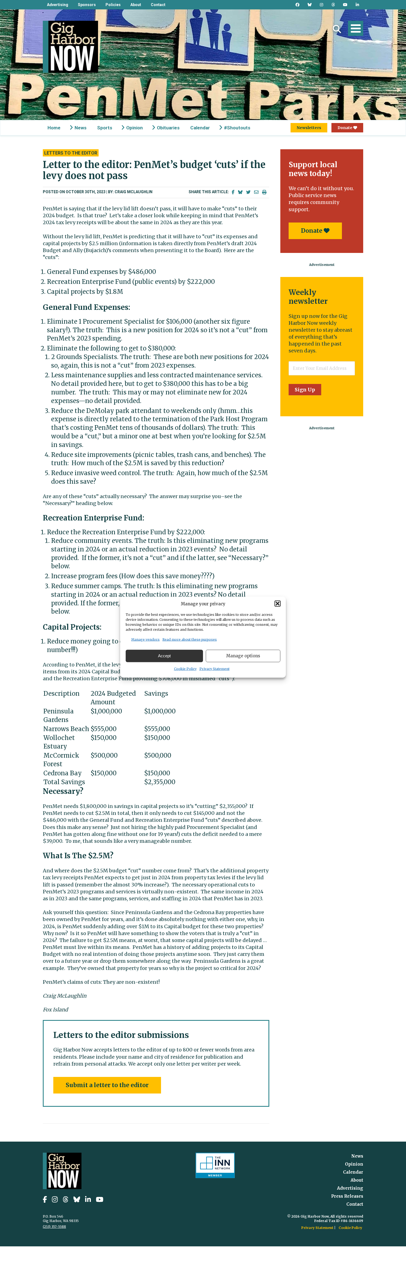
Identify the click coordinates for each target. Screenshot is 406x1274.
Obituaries (168, 127)
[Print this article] (264, 192)
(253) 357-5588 (54, 1227)
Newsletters (309, 127)
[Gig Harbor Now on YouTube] (345, 4)
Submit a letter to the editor (107, 1085)
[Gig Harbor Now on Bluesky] (310, 4)
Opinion (134, 127)
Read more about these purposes (189, 639)
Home (54, 127)
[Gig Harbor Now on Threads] (333, 4)
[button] (277, 603)
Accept (164, 655)
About (135, 4)
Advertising (57, 4)
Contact (158, 4)
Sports (104, 127)
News (80, 127)
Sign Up (305, 389)
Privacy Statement (214, 668)
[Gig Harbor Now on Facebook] (297, 4)
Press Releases (347, 1196)
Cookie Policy (185, 668)
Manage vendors (145, 639)
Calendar (200, 127)
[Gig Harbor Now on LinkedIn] (357, 4)
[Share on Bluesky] (240, 192)
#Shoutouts (237, 127)
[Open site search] (337, 29)
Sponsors (87, 4)
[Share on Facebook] (233, 192)
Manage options (243, 655)
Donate (345, 127)
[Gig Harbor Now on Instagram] (321, 4)
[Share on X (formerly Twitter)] (248, 192)
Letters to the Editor (70, 153)
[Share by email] (256, 192)
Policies (113, 4)
